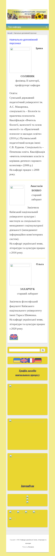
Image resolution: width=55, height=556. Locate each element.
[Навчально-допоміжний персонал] (17, 362)
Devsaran (31, 547)
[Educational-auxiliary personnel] (13, 338)
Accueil (9, 33)
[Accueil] (27, 18)
